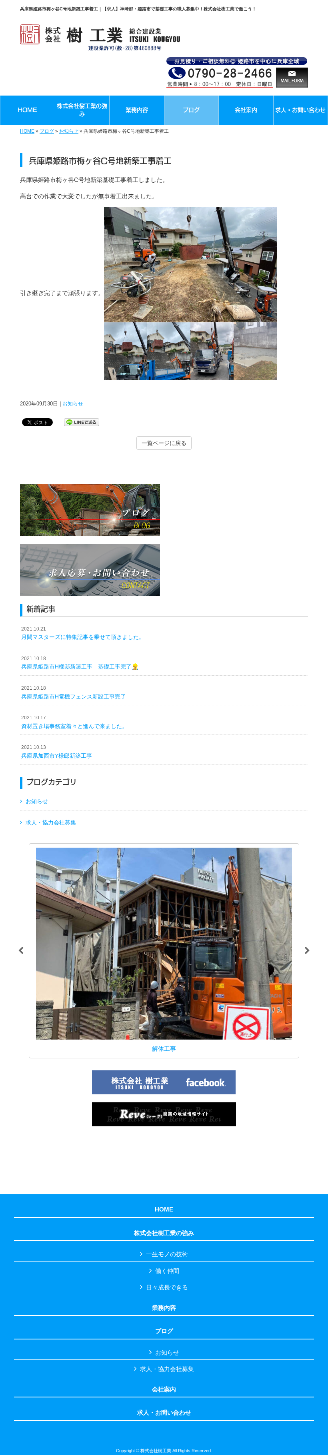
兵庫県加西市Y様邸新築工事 (56, 751)
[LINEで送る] (81, 421)
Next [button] (307, 951)
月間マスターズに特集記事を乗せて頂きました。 (82, 633)
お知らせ (68, 131)
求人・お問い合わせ (164, 1412)
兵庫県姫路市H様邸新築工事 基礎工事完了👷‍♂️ (80, 663)
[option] (164, 950)
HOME (27, 131)
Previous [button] (21, 951)
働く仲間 (167, 1270)
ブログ (47, 131)
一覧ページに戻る (164, 443)
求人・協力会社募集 (51, 822)
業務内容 (164, 1308)
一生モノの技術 (167, 1254)
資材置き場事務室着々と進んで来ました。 (74, 722)
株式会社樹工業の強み (164, 1233)
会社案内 (164, 1389)
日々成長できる (167, 1287)
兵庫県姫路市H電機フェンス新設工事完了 (73, 692)
